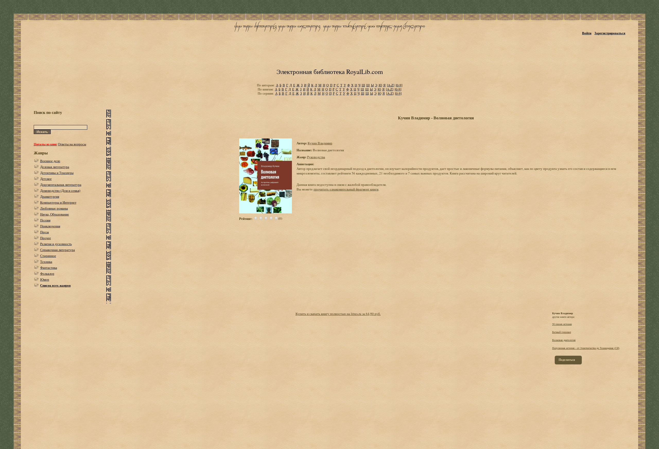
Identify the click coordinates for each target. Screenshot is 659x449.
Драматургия (49, 196)
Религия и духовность (56, 244)
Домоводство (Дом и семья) (60, 190)
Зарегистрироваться (609, 32)
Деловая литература (54, 166)
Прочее (45, 238)
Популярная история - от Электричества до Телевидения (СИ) (585, 348)
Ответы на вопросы (72, 144)
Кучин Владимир (320, 143)
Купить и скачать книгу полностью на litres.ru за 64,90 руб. (338, 313)
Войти (586, 32)
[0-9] (399, 85)
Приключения (50, 226)
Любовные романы (54, 208)
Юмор (44, 279)
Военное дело (50, 161)
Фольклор (47, 273)
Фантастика (48, 267)
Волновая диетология (564, 340)
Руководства (316, 157)
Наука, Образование (54, 214)
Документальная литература (60, 184)
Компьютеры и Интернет (58, 202)
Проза (44, 232)
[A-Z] (390, 85)
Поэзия (45, 220)
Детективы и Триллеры (57, 172)
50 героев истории (562, 324)
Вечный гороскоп (561, 332)
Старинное (48, 255)
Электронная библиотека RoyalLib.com (329, 71)
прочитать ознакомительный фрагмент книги (346, 189)
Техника (46, 261)
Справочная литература (57, 249)
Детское (46, 178)
